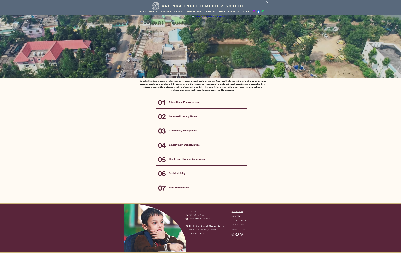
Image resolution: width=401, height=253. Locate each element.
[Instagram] (254, 11)
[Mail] (186, 218)
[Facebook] (258, 11)
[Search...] (267, 2)
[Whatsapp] (263, 11)
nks (241, 212)
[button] (153, 12)
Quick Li (235, 212)
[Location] (186, 226)
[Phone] (186, 214)
